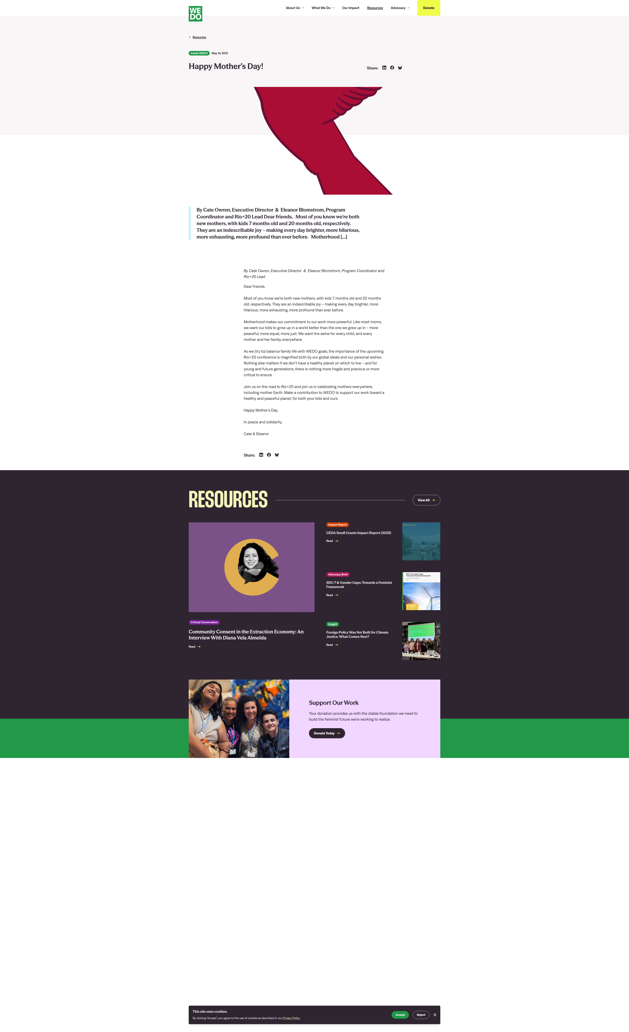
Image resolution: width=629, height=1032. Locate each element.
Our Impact (350, 8)
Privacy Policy (291, 1018)
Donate (428, 8)
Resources (375, 8)
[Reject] (434, 1015)
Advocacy (398, 8)
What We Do (321, 8)
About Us (293, 8)
